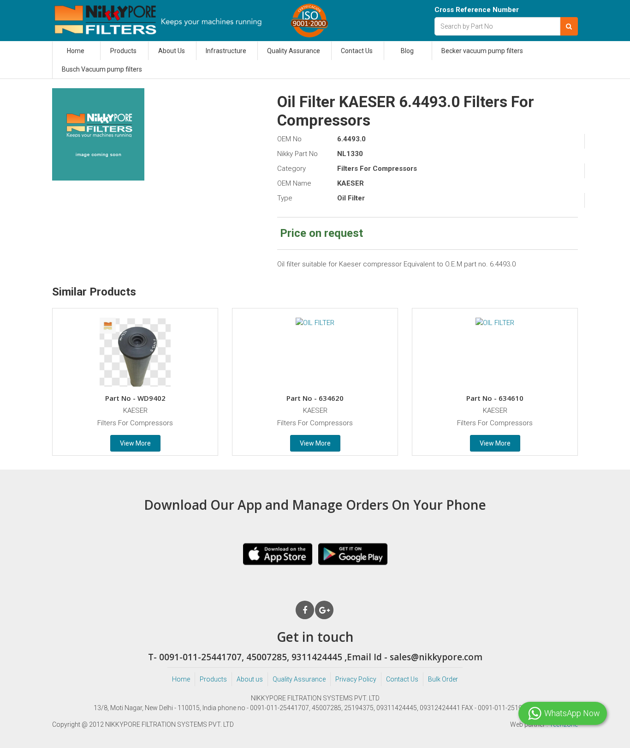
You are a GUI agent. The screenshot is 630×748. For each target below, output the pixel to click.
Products (123, 50)
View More (135, 443)
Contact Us (357, 50)
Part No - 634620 (315, 398)
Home (75, 50)
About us (250, 679)
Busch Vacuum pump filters (102, 69)
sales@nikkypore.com (436, 657)
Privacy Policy (355, 679)
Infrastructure (226, 50)
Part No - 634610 (494, 398)
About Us (171, 50)
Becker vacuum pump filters (482, 50)
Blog (407, 50)
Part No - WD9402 (135, 398)
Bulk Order (443, 679)
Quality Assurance (293, 50)
